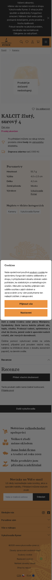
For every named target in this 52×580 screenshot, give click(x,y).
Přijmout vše (26, 304)
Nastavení (26, 312)
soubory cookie (37, 272)
